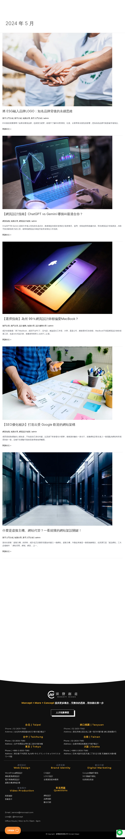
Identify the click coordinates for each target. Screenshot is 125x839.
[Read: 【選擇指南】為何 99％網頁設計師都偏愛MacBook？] (57, 277)
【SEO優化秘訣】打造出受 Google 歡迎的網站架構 (38, 424)
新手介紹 (18, 118)
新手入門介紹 (7, 118)
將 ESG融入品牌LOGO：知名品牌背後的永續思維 (37, 111)
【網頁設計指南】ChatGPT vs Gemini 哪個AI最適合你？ (42, 214)
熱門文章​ (6, 326)
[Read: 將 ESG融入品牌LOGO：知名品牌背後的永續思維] (57, 69)
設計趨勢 (22, 326)
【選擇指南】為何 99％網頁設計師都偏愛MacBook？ (40, 319)
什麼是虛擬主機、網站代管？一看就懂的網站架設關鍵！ (42, 530)
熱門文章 (14, 326)
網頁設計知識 (24, 221)
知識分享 (26, 118)
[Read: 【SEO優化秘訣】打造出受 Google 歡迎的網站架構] (57, 383)
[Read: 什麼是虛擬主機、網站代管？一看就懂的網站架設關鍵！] (57, 489)
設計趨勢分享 (41, 326)
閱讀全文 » (6, 129)
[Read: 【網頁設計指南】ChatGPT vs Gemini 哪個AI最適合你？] (57, 172)
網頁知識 (6, 221)
